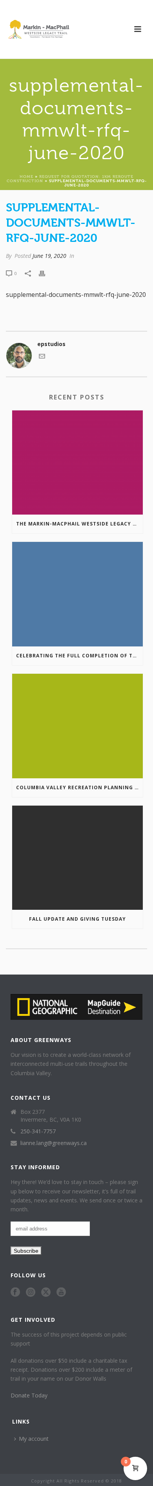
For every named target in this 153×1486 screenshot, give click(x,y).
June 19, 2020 (49, 255)
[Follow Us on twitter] (46, 1292)
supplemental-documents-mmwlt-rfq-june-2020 (76, 294)
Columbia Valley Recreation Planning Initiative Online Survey (79, 787)
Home (26, 176)
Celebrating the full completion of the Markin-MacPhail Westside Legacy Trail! (79, 655)
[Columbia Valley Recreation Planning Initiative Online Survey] (77, 726)
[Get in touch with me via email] (42, 357)
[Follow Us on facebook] (15, 1292)
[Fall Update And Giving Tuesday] (77, 858)
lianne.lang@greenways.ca (53, 1143)
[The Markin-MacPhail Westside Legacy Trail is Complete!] (77, 462)
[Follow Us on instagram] (30, 1292)
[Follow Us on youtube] (61, 1292)
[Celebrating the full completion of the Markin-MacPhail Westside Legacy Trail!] (77, 594)
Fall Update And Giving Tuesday (77, 919)
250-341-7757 (38, 1131)
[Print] (46, 272)
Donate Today (29, 1395)
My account (34, 1438)
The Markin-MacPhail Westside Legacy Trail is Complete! (79, 523)
